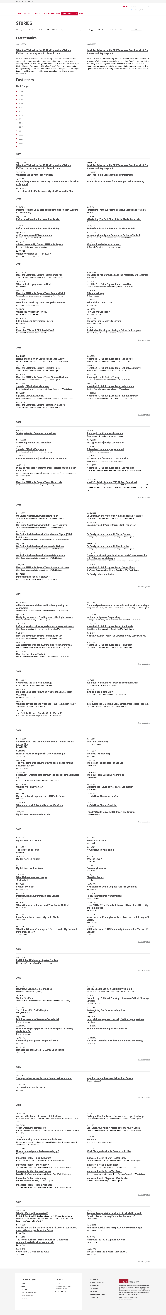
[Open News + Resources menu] (77, 13)
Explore (36, 14)
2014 (20, 139)
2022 (21, 107)
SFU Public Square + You (51, 14)
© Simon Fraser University (126, 1300)
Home (19, 14)
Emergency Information (97, 1294)
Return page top (144, 340)
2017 (21, 127)
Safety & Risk (94, 1279)
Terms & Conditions (124, 1297)
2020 (21, 115)
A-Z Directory (94, 1297)
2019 (21, 119)
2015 (21, 135)
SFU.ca (142, 10)
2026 (21, 91)
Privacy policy (133, 1297)
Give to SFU (93, 1291)
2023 (21, 103)
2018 (21, 123)
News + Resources (69, 14)
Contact (82, 14)
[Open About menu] (30, 13)
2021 (20, 111)
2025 (21, 95)
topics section (136, 30)
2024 (21, 99)
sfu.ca (18, 2)
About (26, 14)
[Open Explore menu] (40, 13)
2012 (20, 147)
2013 (20, 143)
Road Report (94, 1288)
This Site (134, 10)
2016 (21, 131)
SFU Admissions (94, 1285)
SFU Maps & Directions (97, 1282)
